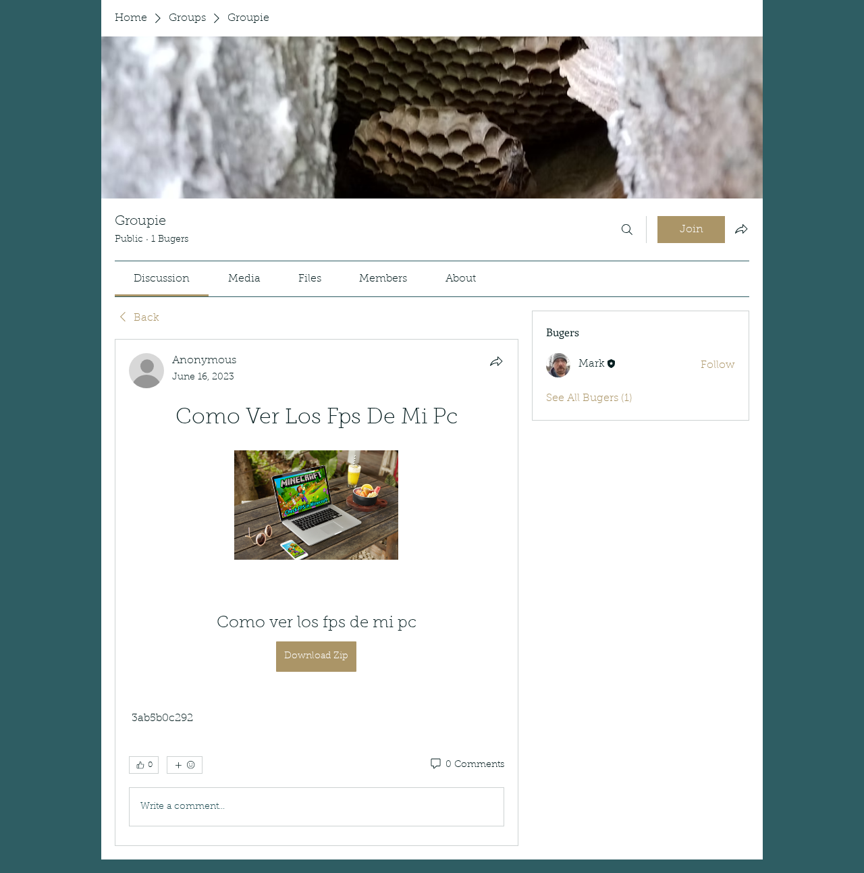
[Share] (496, 361)
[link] (162, 278)
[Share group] (741, 229)
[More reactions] (184, 765)
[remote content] (316, 506)
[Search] (627, 229)
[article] (316, 592)
